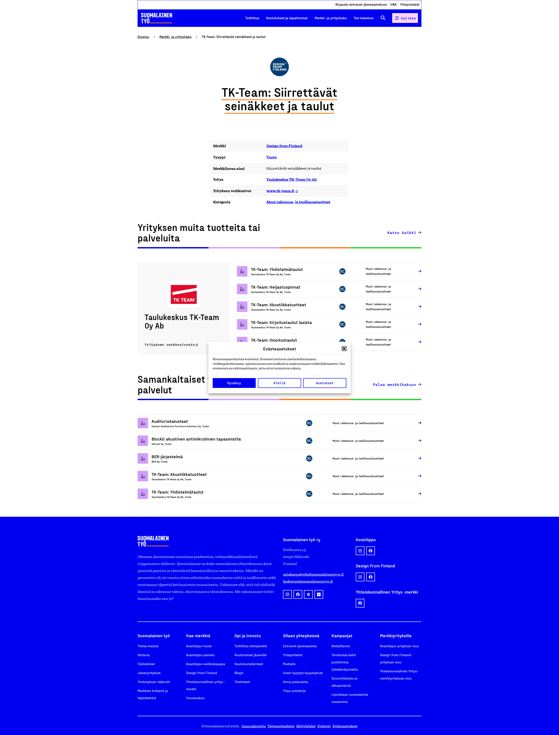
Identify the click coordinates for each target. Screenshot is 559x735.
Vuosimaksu (195, 698)
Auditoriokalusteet (170, 421)
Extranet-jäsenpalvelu (300, 646)
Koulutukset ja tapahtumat (287, 18)
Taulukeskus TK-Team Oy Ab (291, 179)
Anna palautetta (295, 682)
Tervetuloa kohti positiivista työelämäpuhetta (344, 662)
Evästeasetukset (345, 726)
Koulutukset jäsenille (250, 655)
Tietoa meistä (148, 646)
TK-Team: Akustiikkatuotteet (278, 304)
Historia (144, 655)
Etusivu (143, 36)
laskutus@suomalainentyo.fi (308, 581)
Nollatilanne (340, 646)
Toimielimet (146, 664)
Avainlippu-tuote (199, 646)
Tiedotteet (242, 682)
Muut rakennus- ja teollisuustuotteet (298, 202)
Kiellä (279, 383)
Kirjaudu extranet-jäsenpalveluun (361, 4)
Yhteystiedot (409, 4)
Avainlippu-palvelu (200, 655)
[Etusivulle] (156, 18)
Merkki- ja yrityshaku (331, 18)
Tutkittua (252, 18)
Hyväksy (234, 383)
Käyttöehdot (306, 726)
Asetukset (325, 383)
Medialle (289, 664)
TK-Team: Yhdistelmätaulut (277, 269)
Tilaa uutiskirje (294, 691)
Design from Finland (284, 145)
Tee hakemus (364, 18)
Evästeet (324, 726)
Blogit (239, 673)
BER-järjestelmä (167, 456)
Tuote (271, 157)
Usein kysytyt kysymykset (303, 673)
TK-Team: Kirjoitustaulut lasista (281, 322)
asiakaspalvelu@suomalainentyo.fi (313, 574)
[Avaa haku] (383, 18)
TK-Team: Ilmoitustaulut (274, 340)
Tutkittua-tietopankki (251, 646)
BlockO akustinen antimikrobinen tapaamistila (196, 438)
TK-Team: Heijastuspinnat (275, 286)
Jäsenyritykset (149, 673)
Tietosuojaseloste (281, 726)
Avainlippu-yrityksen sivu (399, 646)
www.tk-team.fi (280, 190)
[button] (344, 348)
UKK (393, 4)
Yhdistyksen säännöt (154, 682)
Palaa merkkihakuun (394, 384)
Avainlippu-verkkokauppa (205, 664)
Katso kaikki (401, 232)
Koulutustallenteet (249, 664)
